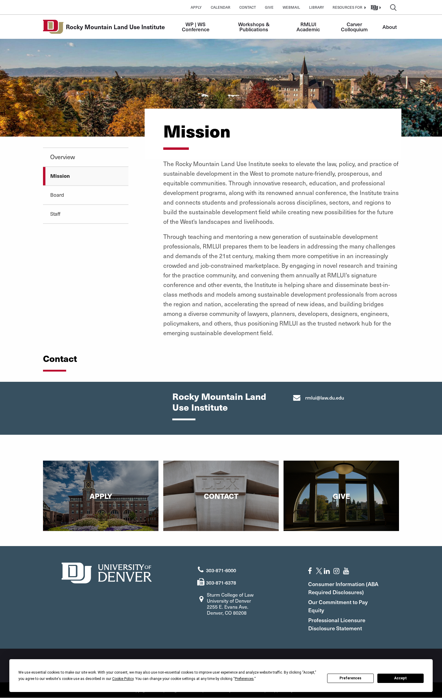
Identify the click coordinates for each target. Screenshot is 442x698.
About (389, 26)
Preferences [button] (244, 679)
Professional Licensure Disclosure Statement (336, 624)
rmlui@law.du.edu (324, 397)
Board (57, 194)
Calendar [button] (220, 7)
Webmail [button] (291, 7)
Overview (62, 157)
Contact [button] (247, 7)
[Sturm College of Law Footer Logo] (107, 572)
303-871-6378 (221, 582)
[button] (348, 7)
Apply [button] (196, 7)
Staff (55, 213)
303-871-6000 (221, 570)
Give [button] (269, 7)
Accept (400, 678)
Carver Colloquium (354, 26)
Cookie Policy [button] (123, 679)
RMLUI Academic (308, 26)
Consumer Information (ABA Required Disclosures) (343, 588)
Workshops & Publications (254, 26)
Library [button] (316, 7)
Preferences (350, 678)
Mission (60, 175)
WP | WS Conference (196, 26)
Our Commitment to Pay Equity (338, 606)
